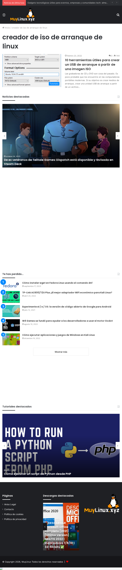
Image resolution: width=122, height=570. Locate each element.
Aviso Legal (10, 504)
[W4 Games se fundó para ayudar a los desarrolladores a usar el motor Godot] (11, 325)
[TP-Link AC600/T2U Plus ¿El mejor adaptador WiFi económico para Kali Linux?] (11, 297)
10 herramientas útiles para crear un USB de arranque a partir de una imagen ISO (92, 64)
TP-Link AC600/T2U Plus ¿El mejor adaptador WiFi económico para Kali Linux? (67, 292)
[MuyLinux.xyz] (22, 14)
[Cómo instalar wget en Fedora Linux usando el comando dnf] (11, 285)
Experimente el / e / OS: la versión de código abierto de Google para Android (66, 306)
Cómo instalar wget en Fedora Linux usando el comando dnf (57, 282)
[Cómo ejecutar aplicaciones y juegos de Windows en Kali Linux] (11, 339)
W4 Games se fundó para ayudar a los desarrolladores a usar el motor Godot (67, 320)
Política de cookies (13, 514)
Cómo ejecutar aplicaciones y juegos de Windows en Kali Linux (58, 335)
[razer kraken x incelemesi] (61, 568)
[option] (61, 135)
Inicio (7, 27)
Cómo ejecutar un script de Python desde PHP (37, 474)
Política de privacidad (15, 519)
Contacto (9, 509)
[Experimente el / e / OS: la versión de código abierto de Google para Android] (11, 311)
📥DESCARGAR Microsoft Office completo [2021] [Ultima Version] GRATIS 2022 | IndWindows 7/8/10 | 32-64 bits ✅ (60, 535)
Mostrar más (61, 352)
